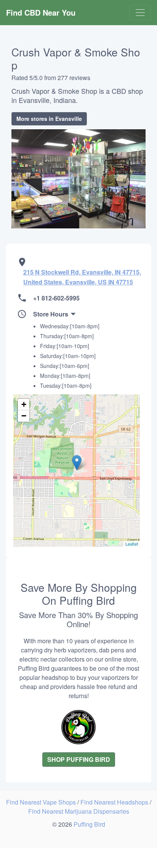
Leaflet (131, 544)
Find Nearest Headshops (115, 802)
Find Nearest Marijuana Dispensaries (78, 811)
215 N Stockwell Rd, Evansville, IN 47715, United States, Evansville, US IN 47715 (82, 277)
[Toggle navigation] (140, 12)
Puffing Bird (89, 824)
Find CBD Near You (40, 12)
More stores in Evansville (49, 118)
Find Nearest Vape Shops (41, 802)
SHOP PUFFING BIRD (78, 759)
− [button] (23, 416)
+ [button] (23, 404)
